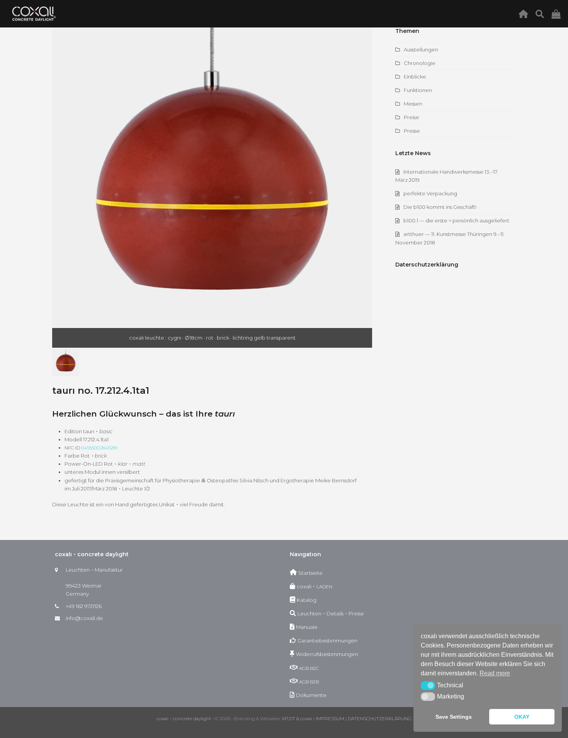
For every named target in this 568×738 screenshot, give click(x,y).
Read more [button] (495, 673)
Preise (411, 117)
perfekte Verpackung (430, 193)
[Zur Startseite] (525, 13)
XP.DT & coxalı (297, 718)
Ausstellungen (421, 49)
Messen (413, 104)
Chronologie (419, 63)
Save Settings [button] (453, 717)
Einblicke (415, 76)
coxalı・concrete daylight (183, 718)
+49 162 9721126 (84, 606)
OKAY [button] (521, 717)
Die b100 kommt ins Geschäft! (439, 207)
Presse (412, 131)
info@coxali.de (84, 618)
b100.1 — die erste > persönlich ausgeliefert (456, 220)
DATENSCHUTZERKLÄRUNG (380, 718)
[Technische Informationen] (542, 13)
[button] (58, 187)
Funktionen (418, 90)
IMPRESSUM (330, 718)
